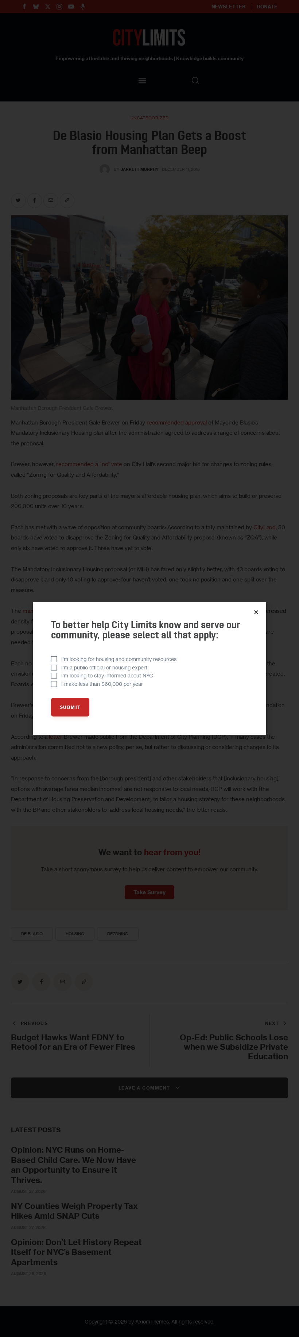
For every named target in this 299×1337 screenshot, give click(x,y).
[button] (256, 612)
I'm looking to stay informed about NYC (107, 675)
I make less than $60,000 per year (102, 684)
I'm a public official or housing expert (104, 667)
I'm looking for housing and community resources (118, 659)
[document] (149, 668)
